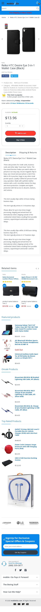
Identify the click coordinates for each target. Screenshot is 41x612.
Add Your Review (7, 72)
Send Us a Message (15, 563)
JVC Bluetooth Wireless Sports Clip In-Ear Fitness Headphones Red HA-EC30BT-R (26, 342)
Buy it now (21, 140)
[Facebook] (15, 571)
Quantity (8, 123)
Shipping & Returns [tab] (28, 152)
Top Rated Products (11, 421)
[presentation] (36, 268)
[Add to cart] (17, 306)
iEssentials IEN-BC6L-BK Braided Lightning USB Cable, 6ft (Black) (27, 378)
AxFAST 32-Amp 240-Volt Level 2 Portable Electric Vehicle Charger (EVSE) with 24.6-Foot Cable (27, 432)
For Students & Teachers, (15, 88)
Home (4, 17)
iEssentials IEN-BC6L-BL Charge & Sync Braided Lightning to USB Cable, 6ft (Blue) (27, 408)
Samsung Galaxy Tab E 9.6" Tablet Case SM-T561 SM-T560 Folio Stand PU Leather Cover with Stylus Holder (26, 328)
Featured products (11, 317)
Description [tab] (10, 152)
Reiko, (19, 90)
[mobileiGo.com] (12, 3)
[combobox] (20, 8)
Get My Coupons (20, 552)
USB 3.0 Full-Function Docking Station (26, 459)
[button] (7, 282)
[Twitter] (20, 571)
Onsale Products (10, 369)
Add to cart (22, 133)
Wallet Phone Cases (15, 92)
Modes (24, 274)
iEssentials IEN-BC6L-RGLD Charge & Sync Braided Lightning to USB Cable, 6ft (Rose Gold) (25, 393)
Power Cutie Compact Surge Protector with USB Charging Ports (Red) (26, 446)
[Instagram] (25, 571)
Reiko (3, 63)
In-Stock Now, (29, 88)
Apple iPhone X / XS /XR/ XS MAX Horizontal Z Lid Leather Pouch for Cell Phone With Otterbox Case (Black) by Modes (29, 278)
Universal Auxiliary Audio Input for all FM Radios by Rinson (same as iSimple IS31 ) (26, 356)
